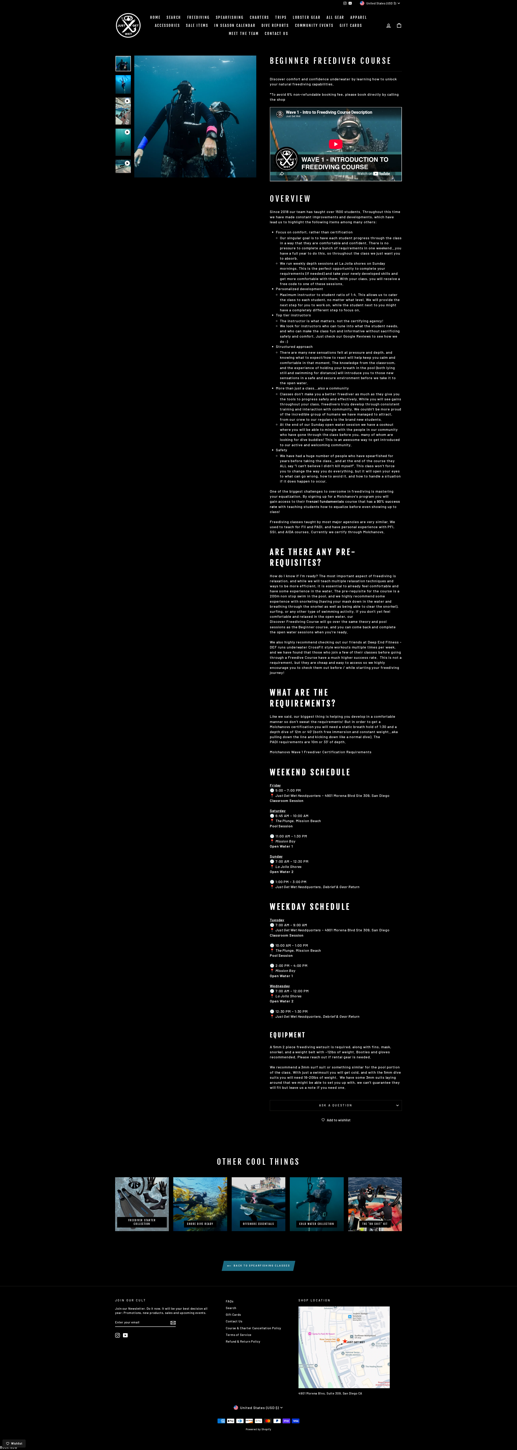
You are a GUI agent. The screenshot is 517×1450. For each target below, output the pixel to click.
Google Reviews (357, 336)
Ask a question (335, 1105)
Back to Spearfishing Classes (261, 1265)
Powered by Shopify (258, 1429)
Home (155, 17)
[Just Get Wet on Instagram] (117, 1335)
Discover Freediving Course (294, 621)
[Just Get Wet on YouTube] (125, 1335)
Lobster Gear (306, 17)
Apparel (358, 17)
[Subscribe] (173, 1322)
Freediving (198, 17)
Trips (281, 17)
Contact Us (276, 33)
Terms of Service (238, 1335)
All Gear (335, 17)
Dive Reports (275, 25)
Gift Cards (351, 25)
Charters (259, 17)
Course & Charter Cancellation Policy (253, 1328)
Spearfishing (230, 17)
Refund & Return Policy (243, 1341)
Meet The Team (244, 33)
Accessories (167, 25)
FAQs (229, 1301)
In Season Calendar (234, 25)
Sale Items (197, 25)
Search (174, 17)
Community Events (314, 25)
